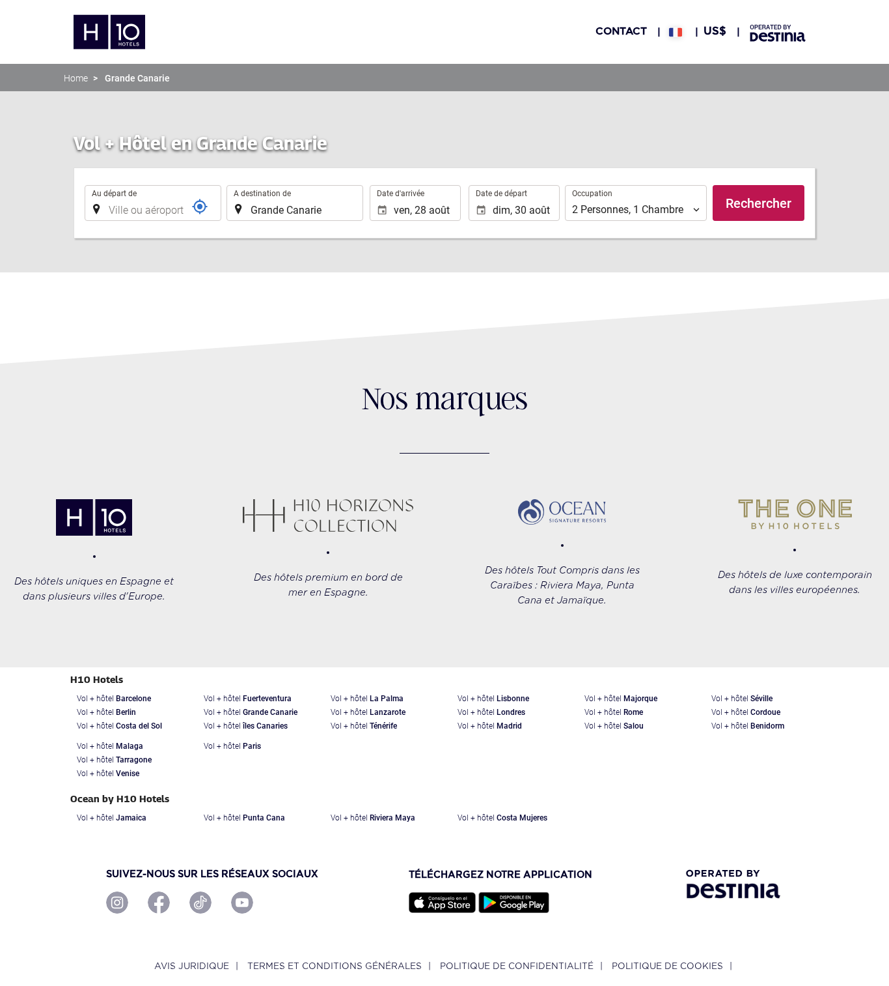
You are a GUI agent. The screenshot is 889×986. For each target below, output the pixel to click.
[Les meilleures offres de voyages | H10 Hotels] (109, 32)
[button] (675, 31)
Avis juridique (191, 966)
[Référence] (199, 206)
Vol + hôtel (114, 698)
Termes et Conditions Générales (334, 966)
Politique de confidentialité (517, 966)
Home (76, 78)
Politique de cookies (667, 966)
